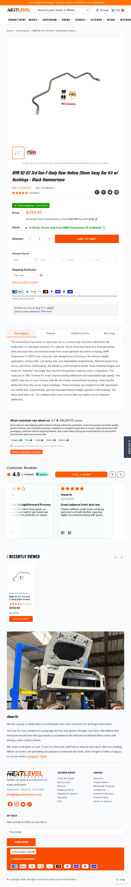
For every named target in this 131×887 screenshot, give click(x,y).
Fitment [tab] (50, 333)
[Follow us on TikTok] (29, 804)
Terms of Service (102, 801)
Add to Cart (21, 619)
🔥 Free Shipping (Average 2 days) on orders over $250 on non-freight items (65, 3)
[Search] (87, 10)
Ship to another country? (25, 282)
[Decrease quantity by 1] (29, 238)
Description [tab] (21, 333)
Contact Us (99, 789)
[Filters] (112, 474)
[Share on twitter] (11, 533)
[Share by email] (116, 192)
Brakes (33, 19)
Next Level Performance (63, 879)
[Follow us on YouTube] (23, 804)
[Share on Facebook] (97, 192)
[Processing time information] (103, 227)
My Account (63, 782)
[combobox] (25, 260)
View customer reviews (26, 452)
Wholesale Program (103, 786)
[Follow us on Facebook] (10, 805)
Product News (17, 19)
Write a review (81, 474)
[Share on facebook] (63, 533)
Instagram (32, 756)
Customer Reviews (103, 793)
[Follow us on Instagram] (16, 805)
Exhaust (80, 19)
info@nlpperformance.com (24, 794)
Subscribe (21, 842)
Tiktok (43, 756)
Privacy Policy (100, 797)
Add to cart (87, 238)
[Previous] (115, 557)
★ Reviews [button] (129, 447)
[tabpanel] (65, 373)
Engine (66, 19)
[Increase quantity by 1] (49, 238)
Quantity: (18, 238)
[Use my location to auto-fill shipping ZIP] (41, 275)
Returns (61, 786)
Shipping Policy (65, 789)
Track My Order (65, 778)
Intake (111, 19)
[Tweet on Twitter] (110, 192)
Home (10, 30)
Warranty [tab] (109, 333)
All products (22, 30)
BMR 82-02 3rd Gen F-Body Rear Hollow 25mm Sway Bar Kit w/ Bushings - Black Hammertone (20, 598)
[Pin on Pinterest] (103, 192)
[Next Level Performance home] (25, 774)
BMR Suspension (21, 187)
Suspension (49, 19)
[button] (20, 192)
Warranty (62, 797)
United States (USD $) (23, 852)
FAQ (59, 801)
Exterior (96, 19)
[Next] (121, 557)
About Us (98, 778)
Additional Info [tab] (80, 333)
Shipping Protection (67, 793)
